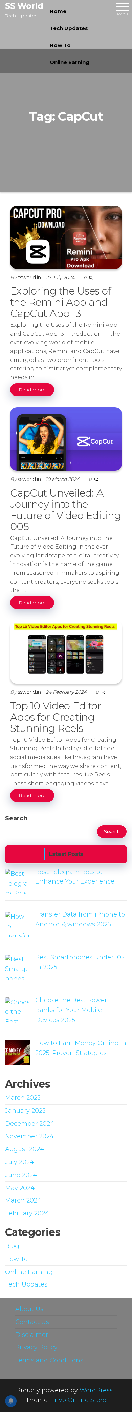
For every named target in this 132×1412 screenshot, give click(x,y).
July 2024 (19, 1162)
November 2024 (29, 1136)
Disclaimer (31, 1335)
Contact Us (32, 1322)
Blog (12, 1246)
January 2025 (25, 1110)
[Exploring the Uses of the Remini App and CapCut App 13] (66, 237)
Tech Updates (69, 28)
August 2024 (24, 1149)
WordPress (96, 1390)
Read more (32, 390)
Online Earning (69, 62)
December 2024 (29, 1123)
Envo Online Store (78, 1400)
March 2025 (23, 1098)
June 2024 (21, 1175)
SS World (24, 6)
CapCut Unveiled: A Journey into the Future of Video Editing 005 (65, 510)
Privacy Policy (36, 1347)
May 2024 (20, 1188)
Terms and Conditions (49, 1360)
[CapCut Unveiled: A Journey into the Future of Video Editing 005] (66, 438)
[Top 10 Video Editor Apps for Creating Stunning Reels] (66, 651)
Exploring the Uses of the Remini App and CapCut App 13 (60, 302)
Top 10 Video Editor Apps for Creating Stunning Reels (55, 717)
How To (60, 45)
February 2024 (27, 1213)
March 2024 (23, 1200)
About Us (29, 1309)
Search (16, 818)
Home (58, 11)
